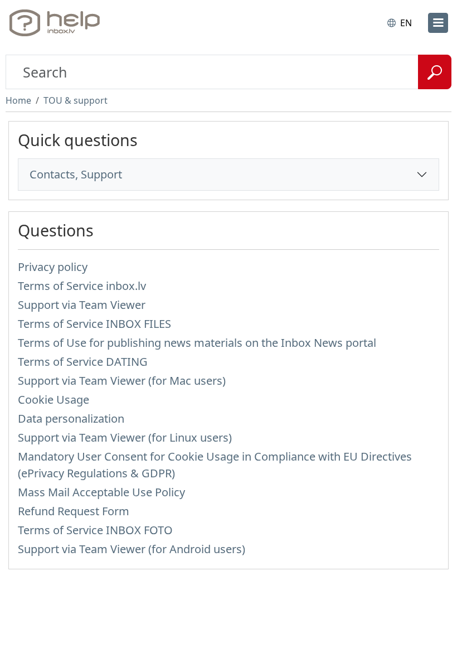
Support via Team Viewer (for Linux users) (125, 437)
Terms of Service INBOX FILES (94, 323)
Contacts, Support (76, 174)
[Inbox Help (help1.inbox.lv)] (57, 23)
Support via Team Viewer (81, 304)
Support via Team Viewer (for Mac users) (122, 380)
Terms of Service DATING (83, 361)
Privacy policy (52, 266)
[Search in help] (434, 72)
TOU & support (75, 100)
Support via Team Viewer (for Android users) (131, 549)
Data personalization (71, 418)
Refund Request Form (73, 511)
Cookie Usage (53, 399)
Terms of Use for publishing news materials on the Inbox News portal (197, 342)
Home (18, 100)
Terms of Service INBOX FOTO (95, 530)
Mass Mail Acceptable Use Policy (101, 492)
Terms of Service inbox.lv (82, 285)
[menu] (438, 23)
